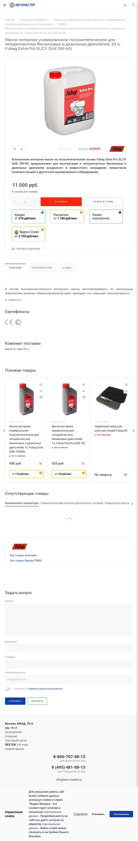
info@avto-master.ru (69, 779)
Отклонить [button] (98, 814)
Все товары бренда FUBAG (26, 560)
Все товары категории (23, 555)
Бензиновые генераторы (22, 503)
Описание (15, 267)
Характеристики (42, 267)
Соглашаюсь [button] (121, 814)
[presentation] (4, 430)
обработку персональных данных (45, 688)
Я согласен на (38, 688)
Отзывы (66, 267)
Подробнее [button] (81, 814)
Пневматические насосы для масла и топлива (71, 503)
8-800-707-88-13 (69, 758)
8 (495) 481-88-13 (68, 769)
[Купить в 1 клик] (41, 397)
